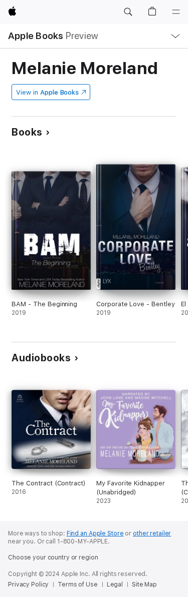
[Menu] (176, 12)
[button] (128, 12)
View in (47, 92)
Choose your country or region (53, 557)
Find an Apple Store (95, 533)
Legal (115, 584)
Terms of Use (78, 584)
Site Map (144, 584)
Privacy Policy (28, 584)
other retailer (152, 533)
